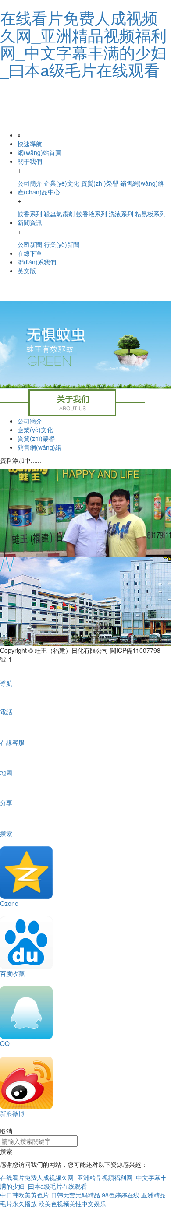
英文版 (27, 270)
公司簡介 (30, 420)
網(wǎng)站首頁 (39, 152)
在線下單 (30, 253)
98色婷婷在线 (120, 1194)
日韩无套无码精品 (75, 1194)
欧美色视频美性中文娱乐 (72, 1203)
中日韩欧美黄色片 (24, 1194)
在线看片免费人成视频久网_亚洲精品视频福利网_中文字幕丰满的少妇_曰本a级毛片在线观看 (83, 43)
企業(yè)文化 (35, 429)
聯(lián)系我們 (37, 261)
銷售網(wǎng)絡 (39, 447)
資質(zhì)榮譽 (36, 438)
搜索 (6, 1151)
